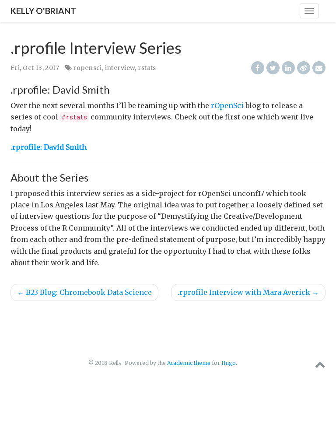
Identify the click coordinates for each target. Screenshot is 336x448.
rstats (147, 68)
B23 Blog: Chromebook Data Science (84, 292)
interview (120, 68)
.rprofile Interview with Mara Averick (248, 292)
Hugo (228, 363)
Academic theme (188, 363)
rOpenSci (227, 105)
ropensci (87, 68)
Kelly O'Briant (43, 11)
